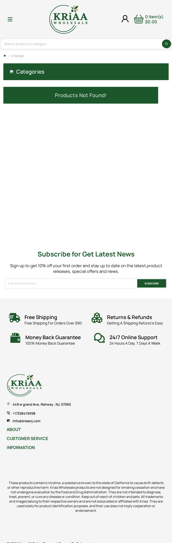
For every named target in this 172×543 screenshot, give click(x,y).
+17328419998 (24, 413)
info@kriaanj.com (26, 421)
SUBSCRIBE (152, 283)
